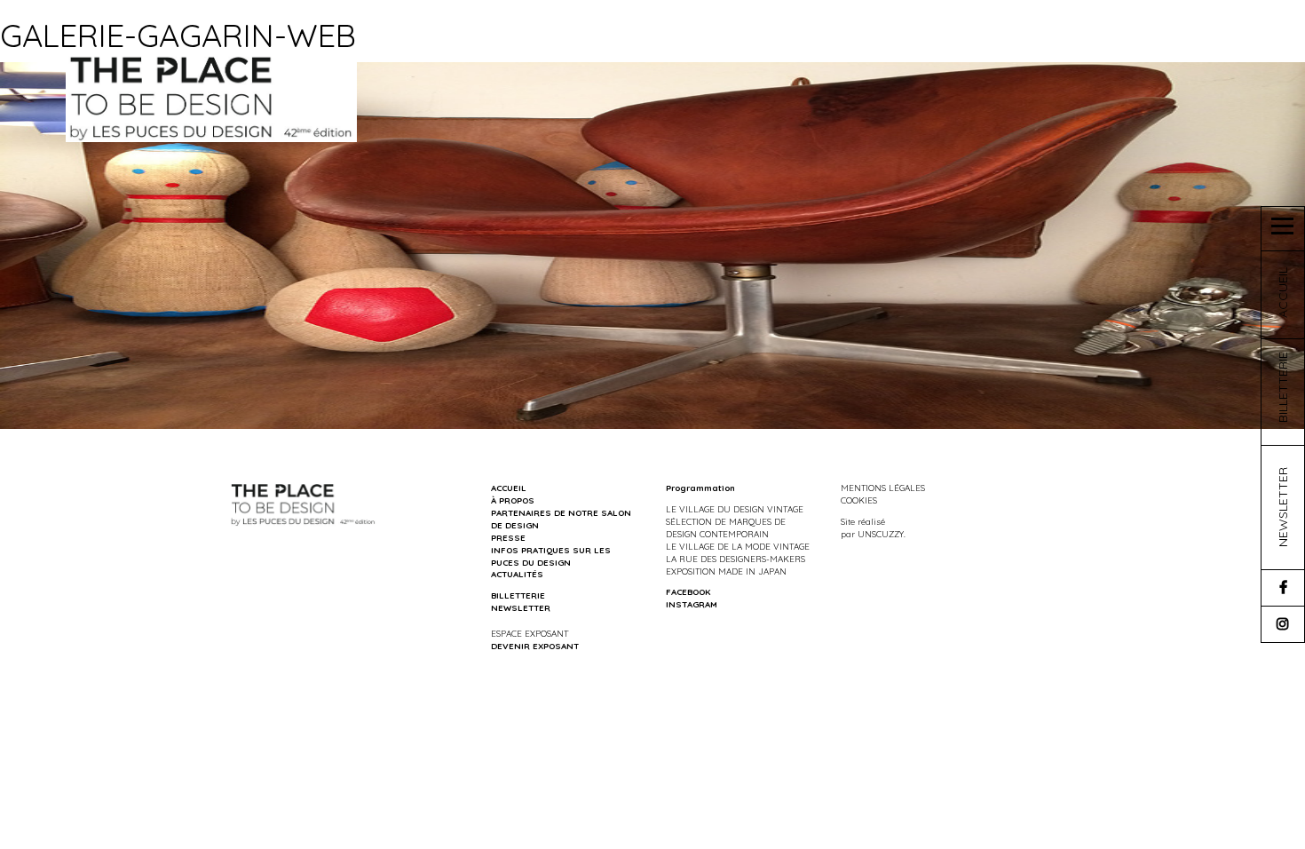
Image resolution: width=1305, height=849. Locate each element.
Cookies (859, 500)
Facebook (688, 591)
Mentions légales (883, 487)
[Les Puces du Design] (212, 97)
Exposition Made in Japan (726, 571)
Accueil (508, 487)
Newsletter (520, 607)
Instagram (691, 604)
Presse (508, 537)
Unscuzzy (881, 533)
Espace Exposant (529, 633)
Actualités (517, 573)
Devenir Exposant (535, 645)
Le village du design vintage (734, 509)
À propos (512, 500)
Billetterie (518, 595)
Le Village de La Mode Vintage (738, 546)
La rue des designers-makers (735, 558)
